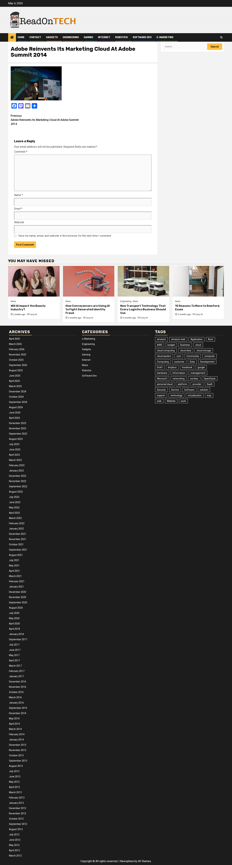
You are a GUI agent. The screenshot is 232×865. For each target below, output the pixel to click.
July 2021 (14, 560)
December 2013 (17, 745)
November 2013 (17, 750)
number (194, 378)
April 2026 (14, 338)
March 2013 (15, 792)
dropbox (172, 367)
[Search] (221, 37)
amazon (161, 339)
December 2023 (17, 423)
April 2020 (14, 623)
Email (18, 208)
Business (185, 345)
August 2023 (16, 439)
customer (179, 361)
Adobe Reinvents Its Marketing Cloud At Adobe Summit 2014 (45, 120)
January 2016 (16, 702)
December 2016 (17, 681)
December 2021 (17, 534)
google (201, 367)
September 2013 (18, 760)
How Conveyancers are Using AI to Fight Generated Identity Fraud (88, 309)
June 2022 (14, 502)
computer (209, 356)
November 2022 (17, 481)
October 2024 (16, 396)
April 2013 (14, 787)
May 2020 (14, 618)
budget (171, 345)
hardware (162, 373)
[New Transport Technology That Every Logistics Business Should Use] (143, 281)
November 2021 (17, 539)
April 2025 (14, 381)
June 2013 (14, 776)
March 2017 (15, 665)
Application (197, 339)
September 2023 (18, 433)
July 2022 (14, 497)
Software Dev (142, 37)
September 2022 (18, 486)
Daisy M (33, 314)
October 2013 (16, 755)
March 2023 (15, 460)
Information (179, 373)
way (209, 395)
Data (192, 361)
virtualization (195, 395)
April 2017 (14, 660)
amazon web (178, 339)
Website (19, 222)
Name (18, 195)
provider (197, 384)
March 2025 (15, 386)
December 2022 (17, 476)
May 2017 (14, 655)
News (13, 301)
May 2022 (14, 507)
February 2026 (16, 349)
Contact (35, 37)
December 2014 (17, 713)
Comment (20, 151)
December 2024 (17, 391)
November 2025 (17, 354)
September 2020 (18, 602)
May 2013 (14, 781)
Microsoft (162, 378)
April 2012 (14, 850)
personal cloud (165, 384)
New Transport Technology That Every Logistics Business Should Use (143, 309)
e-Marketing (165, 37)
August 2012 (16, 829)
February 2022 (16, 523)
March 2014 (15, 729)
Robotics (121, 37)
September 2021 (18, 549)
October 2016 (16, 692)
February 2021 (16, 581)
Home (21, 37)
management (198, 373)
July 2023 (14, 444)
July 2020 (14, 613)
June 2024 (14, 412)
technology (176, 395)
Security (161, 389)
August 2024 (16, 407)
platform (182, 384)
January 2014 (16, 739)
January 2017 (16, 676)
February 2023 (16, 465)
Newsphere (127, 861)
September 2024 (18, 402)
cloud (198, 345)
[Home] (12, 37)
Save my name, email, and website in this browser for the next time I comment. (64, 235)
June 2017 (14, 650)
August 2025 (16, 370)
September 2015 (18, 708)
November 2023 (17, 428)
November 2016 (17, 687)
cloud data (185, 350)
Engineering (71, 37)
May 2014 (14, 718)
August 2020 (16, 607)
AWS (159, 345)
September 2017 (18, 639)
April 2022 (14, 512)
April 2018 (14, 628)
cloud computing (166, 350)
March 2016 (15, 697)
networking (179, 378)
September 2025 (18, 365)
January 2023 (16, 470)
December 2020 (17, 592)
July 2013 (14, 771)
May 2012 (14, 845)
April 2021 (14, 570)
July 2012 (14, 834)
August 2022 (16, 491)
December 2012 (17, 808)
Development (207, 361)
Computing (163, 361)
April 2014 (14, 723)
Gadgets (52, 37)
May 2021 (14, 565)
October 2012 (16, 818)
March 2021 (15, 576)
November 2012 (17, 813)
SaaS (209, 384)
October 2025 (16, 359)
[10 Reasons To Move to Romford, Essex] (198, 281)
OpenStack (210, 378)
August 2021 (16, 555)
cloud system (164, 356)
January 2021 (16, 586)
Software (189, 389)
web (159, 401)
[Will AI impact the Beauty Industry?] (34, 281)
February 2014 (16, 734)
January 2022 (16, 528)
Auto (210, 339)
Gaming (88, 37)
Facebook (187, 367)
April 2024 (14, 418)
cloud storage (204, 350)
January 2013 (16, 803)
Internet (104, 37)
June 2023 (14, 449)
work (183, 401)
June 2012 (14, 839)
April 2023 (14, 454)
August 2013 (16, 766)
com (178, 356)
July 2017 (14, 644)
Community (192, 356)
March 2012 (15, 855)
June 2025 (14, 375)
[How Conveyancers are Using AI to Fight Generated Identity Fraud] (88, 281)
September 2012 (18, 824)
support (161, 395)
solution (204, 389)
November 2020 (17, 597)
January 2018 (16, 634)
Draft (160, 367)
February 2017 (16, 671)
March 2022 (15, 518)
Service (175, 389)
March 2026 (15, 344)
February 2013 (16, 797)
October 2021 (16, 544)
